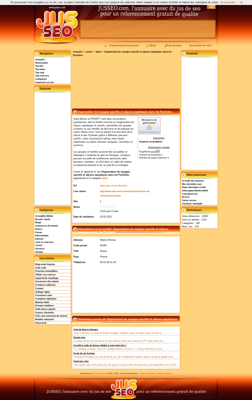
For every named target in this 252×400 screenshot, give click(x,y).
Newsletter (151, 373)
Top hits (39, 66)
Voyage (39, 252)
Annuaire (40, 59)
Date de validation (83, 216)
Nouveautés (41, 63)
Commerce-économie (46, 226)
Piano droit (40, 323)
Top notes (40, 69)
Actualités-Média (44, 216)
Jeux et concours (44, 242)
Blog (153, 45)
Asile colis (40, 268)
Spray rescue (189, 200)
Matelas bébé (42, 302)
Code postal (80, 245)
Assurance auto (43, 295)
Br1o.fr (185, 197)
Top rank (39, 73)
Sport (98, 52)
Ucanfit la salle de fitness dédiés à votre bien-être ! (100, 345)
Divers (38, 229)
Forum (38, 232)
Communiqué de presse (124, 45)
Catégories (41, 79)
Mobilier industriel (44, 319)
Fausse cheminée (44, 313)
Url (75, 185)
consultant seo (190, 194)
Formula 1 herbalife (192, 204)
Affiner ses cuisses (45, 275)
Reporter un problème (150, 142)
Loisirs (38, 245)
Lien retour (79, 191)
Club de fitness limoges (85, 329)
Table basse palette (45, 309)
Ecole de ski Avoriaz (84, 353)
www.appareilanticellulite (195, 190)
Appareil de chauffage (46, 278)
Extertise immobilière (46, 271)
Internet (39, 239)
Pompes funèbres (44, 306)
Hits (75, 201)
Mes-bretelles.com (192, 184)
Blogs (38, 222)
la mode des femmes (193, 181)
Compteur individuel (45, 299)
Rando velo (79, 337)
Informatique (42, 235)
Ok (241, 2)
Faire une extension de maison (51, 316)
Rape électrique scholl (194, 187)
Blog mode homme (45, 264)
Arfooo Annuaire (99, 373)
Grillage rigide (42, 292)
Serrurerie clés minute (47, 281)
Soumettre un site (200, 45)
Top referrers (42, 76)
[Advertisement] (148, 29)
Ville (76, 251)
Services (40, 249)
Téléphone (79, 262)
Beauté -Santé (42, 219)
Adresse (78, 240)
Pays (76, 256)
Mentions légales (165, 373)
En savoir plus (228, 2)
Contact (142, 373)
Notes (76, 207)
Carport (39, 288)
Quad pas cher (81, 361)
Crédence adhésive (45, 285)
